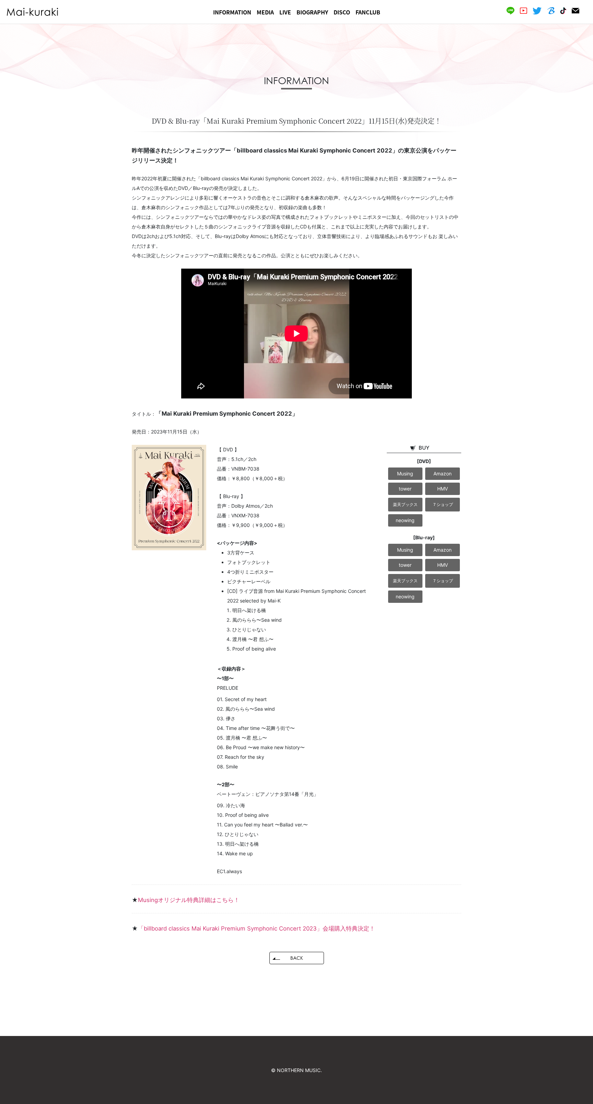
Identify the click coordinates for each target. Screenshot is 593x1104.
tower (405, 489)
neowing (405, 520)
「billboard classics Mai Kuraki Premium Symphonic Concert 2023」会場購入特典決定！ (256, 928)
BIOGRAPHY (312, 12)
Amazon (442, 473)
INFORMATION (232, 12)
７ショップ (442, 504)
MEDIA (265, 12)
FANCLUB (368, 12)
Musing (405, 473)
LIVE (285, 12)
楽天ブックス (405, 504)
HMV (442, 489)
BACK (296, 958)
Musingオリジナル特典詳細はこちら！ (189, 900)
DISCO (342, 12)
